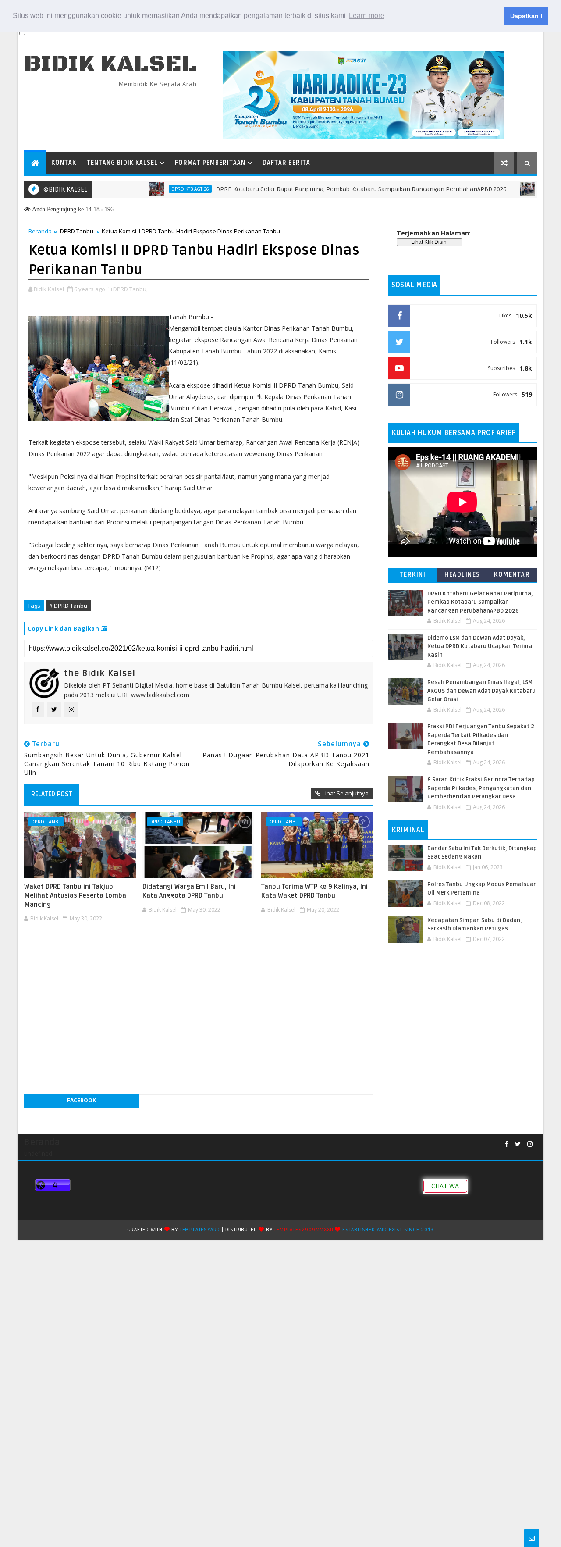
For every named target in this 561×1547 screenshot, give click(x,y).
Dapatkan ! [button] (526, 15)
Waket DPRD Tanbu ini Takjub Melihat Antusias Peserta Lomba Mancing (75, 896)
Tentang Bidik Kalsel (122, 163)
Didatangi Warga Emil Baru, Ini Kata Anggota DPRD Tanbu (189, 891)
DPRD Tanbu (76, 231)
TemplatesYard (200, 1229)
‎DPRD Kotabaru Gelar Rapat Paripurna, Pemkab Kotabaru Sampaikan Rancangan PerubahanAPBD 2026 (332, 189)
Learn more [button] (366, 15)
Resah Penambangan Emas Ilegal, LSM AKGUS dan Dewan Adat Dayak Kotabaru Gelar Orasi (481, 691)
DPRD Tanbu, (130, 289)
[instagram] (530, 1144)
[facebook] (507, 1144)
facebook (81, 1100)
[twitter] (518, 1144)
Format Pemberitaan (210, 163)
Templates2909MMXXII (303, 1229)
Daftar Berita (286, 163)
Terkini (413, 574)
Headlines (462, 574)
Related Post (51, 794)
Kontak (63, 163)
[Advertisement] (198, 951)
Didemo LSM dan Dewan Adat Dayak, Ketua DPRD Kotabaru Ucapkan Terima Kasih (479, 646)
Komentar (512, 574)
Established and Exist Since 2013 (388, 1229)
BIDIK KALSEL (110, 64)
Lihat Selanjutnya (346, 793)
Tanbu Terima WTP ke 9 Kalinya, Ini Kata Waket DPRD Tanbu (314, 891)
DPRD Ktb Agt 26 (161, 189)
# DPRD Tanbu (68, 606)
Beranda (40, 231)
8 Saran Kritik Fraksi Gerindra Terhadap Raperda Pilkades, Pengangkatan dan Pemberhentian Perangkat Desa (481, 788)
